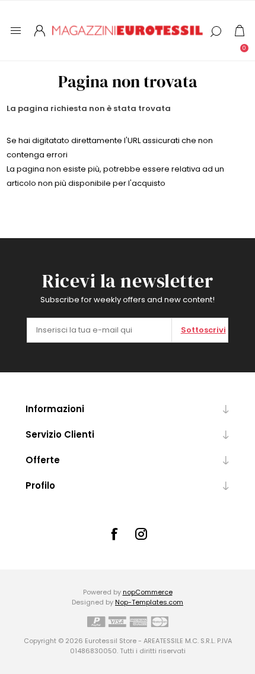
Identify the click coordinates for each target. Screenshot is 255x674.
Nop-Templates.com (149, 602)
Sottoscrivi (203, 330)
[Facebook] (114, 534)
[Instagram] (141, 534)
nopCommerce (148, 592)
